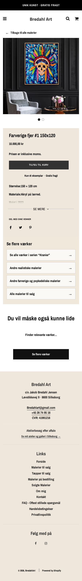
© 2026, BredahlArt (26, 570)
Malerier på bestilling (41, 479)
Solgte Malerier (41, 485)
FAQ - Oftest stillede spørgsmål (41, 503)
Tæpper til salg (41, 473)
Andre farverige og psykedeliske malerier (35, 281)
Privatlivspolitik (41, 514)
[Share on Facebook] (10, 227)
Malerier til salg (41, 467)
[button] (39, 119)
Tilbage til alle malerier (24, 33)
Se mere (39, 209)
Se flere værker (41, 354)
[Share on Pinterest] (30, 227)
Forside (41, 461)
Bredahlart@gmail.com (41, 407)
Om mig (41, 491)
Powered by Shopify (51, 570)
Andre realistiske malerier (25, 268)
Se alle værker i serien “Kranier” (30, 255)
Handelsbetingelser (41, 509)
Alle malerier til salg (22, 294)
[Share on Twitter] (20, 227)
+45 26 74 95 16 (41, 412)
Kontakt (41, 497)
